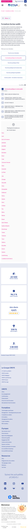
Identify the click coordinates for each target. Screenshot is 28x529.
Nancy (3, 195)
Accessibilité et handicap (7, 448)
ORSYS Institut (5, 373)
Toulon (3, 232)
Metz (3, 186)
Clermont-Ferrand (6, 162)
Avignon (3, 149)
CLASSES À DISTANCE (7, 258)
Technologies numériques (7, 410)
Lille (3, 176)
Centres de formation (7, 442)
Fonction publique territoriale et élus (13, 67)
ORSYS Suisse (5, 379)
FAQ (3, 458)
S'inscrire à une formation (7, 400)
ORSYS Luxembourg (6, 377)
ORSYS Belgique (5, 375)
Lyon (3, 136)
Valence (3, 242)
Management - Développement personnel (11, 412)
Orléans (3, 205)
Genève (3, 252)
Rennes (3, 215)
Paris (3, 132)
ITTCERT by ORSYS (6, 371)
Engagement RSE (6, 440)
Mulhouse (4, 192)
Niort (3, 202)
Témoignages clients (6, 463)
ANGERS (4, 146)
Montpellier (4, 189)
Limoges (4, 179)
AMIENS (4, 142)
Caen (3, 159)
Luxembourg (5, 255)
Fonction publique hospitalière (13, 72)
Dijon (3, 165)
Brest (3, 155)
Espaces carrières (6, 444)
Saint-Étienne (5, 222)
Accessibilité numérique (7, 450)
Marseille (4, 182)
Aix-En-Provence (6, 139)
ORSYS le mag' (5, 382)
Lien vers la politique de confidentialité (8, 521)
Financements (5, 398)
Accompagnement (6, 394)
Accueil (2, 10)
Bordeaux (4, 152)
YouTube (4, 467)
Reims (3, 212)
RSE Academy (5, 423)
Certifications (5, 396)
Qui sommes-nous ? (6, 431)
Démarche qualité (6, 437)
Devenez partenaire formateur (9, 446)
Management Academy (7, 419)
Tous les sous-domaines (13, 53)
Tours (3, 239)
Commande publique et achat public (13, 58)
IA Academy (4, 417)
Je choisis (14, 526)
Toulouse (4, 235)
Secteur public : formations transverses (13, 77)
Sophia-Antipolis (5, 225)
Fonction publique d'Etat (13, 62)
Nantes (3, 199)
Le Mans (4, 172)
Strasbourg (4, 229)
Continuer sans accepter (4, 527)
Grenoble (4, 169)
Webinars (4, 465)
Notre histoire (5, 433)
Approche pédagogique (7, 435)
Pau (2, 209)
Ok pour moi (23, 526)
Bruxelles (4, 245)
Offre (3, 391)
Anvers (3, 248)
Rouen (3, 219)
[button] (2, 5)
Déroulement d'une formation (8, 402)
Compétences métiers (9, 10)
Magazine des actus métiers (8, 460)
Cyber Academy (5, 421)
